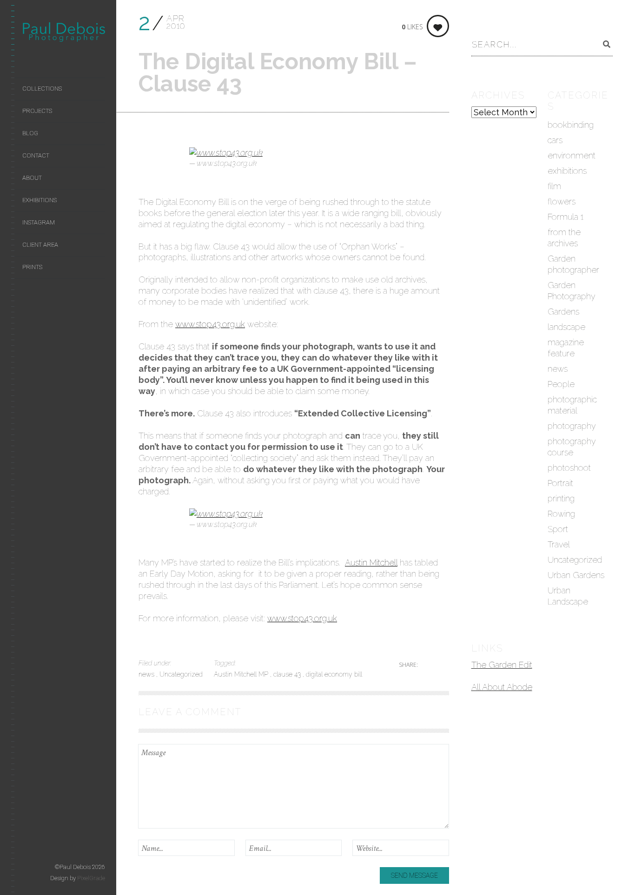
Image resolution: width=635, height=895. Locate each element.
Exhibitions (39, 200)
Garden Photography (571, 290)
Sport (558, 529)
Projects (37, 110)
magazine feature (566, 347)
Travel (559, 544)
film (554, 186)
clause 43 (288, 674)
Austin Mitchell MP (242, 674)
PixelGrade (91, 878)
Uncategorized (181, 674)
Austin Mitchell (371, 562)
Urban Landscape (568, 596)
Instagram (38, 222)
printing (561, 498)
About (32, 177)
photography (572, 426)
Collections (42, 88)
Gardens (563, 311)
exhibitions (567, 171)
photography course (572, 446)
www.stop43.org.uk (210, 324)
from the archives (564, 237)
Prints (32, 266)
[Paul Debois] (63, 34)
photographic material (572, 405)
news (147, 674)
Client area (40, 244)
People (561, 384)
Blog (30, 133)
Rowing (561, 514)
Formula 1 (565, 217)
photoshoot (569, 468)
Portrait (560, 483)
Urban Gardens (576, 575)
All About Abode (501, 687)
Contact (35, 155)
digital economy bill (334, 674)
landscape (566, 327)
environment (571, 155)
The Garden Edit (501, 665)
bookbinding (571, 125)
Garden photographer (573, 264)
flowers (561, 201)
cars (555, 140)
